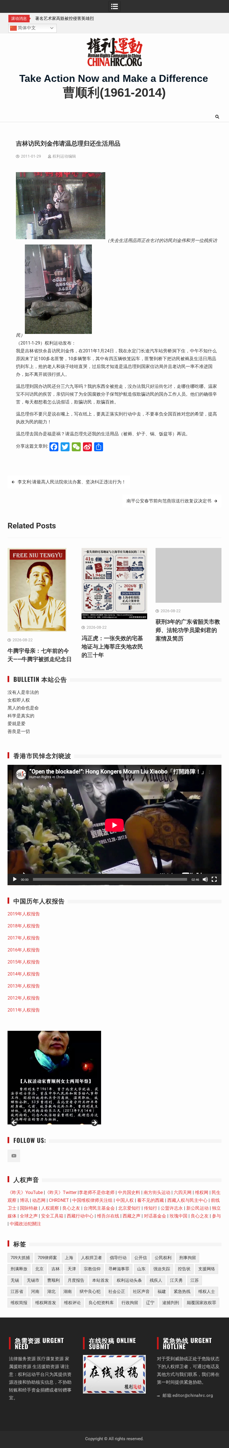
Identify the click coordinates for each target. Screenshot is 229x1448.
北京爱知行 (129, 1208)
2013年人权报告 (24, 986)
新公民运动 (197, 1208)
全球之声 (29, 1216)
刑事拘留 (187, 1257)
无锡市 (33, 1280)
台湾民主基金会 (99, 1208)
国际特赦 (29, 1208)
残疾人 (156, 1280)
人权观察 (50, 1208)
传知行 (150, 1208)
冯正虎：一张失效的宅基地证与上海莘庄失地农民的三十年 (112, 646)
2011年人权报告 (24, 1010)
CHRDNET (59, 1200)
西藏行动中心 (80, 1216)
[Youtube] (14, 1156)
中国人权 (125, 1200)
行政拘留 (129, 1302)
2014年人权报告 (24, 974)
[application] (114, 825)
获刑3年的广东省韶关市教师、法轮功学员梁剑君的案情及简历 (188, 630)
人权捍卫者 (91, 1257)
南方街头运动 (157, 1192)
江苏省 (17, 1291)
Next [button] (94, 1123)
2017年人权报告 (24, 938)
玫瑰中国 (178, 1216)
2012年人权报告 (24, 998)
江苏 (194, 1280)
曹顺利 (53, 1280)
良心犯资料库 (101, 1302)
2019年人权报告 (24, 914)
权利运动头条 (129, 1280)
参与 (216, 1216)
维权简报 (19, 1302)
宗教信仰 (92, 1268)
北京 (39, 1268)
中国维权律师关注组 (92, 1200)
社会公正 (116, 1291)
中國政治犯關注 (25, 1223)
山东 (141, 1268)
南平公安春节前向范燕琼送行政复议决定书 (169, 501)
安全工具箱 (52, 1216)
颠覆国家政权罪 (201, 1302)
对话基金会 (155, 1216)
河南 (35, 1291)
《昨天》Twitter (61, 1192)
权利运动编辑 (64, 156)
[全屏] (214, 879)
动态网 (39, 1200)
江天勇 (176, 1280)
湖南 (67, 1291)
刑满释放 (19, 1268)
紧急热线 (182, 1291)
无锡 (15, 1280)
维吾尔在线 (108, 1216)
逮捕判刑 (170, 1302)
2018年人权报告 (24, 926)
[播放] (15, 879)
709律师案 (47, 1257)
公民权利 (163, 1257)
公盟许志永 (172, 1208)
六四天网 (183, 1192)
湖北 (51, 1291)
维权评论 (72, 1302)
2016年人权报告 (24, 950)
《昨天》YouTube (25, 1192)
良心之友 (71, 1208)
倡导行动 (118, 1257)
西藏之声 (131, 1216)
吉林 (55, 1268)
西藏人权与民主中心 (187, 1200)
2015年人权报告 (24, 962)
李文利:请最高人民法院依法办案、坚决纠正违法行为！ (72, 482)
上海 (69, 1257)
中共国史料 (129, 1192)
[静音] (205, 879)
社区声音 (141, 1291)
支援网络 (206, 1268)
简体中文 (26, 27)
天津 (72, 1268)
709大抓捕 (20, 1257)
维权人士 (206, 1291)
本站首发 (100, 1280)
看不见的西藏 (150, 1200)
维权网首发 (45, 1302)
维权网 (201, 1192)
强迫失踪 (161, 1268)
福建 (162, 1291)
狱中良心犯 (90, 1291)
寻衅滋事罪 (118, 1268)
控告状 (184, 1268)
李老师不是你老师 (97, 1192)
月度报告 (76, 1280)
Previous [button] (14, 1123)
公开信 (140, 1257)
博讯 (24, 1200)
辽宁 (150, 1302)
